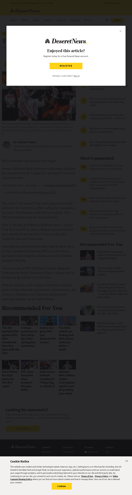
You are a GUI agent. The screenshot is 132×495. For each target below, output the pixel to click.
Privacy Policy (101, 476)
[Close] (126, 461)
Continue (61, 486)
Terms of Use (87, 476)
